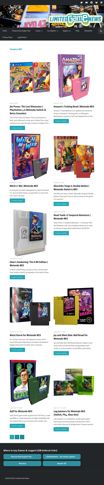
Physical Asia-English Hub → (22, 457)
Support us (66, 31)
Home (5, 31)
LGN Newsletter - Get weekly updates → (61, 457)
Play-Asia (22, 463)
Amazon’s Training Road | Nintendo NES (74, 106)
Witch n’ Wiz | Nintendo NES (24, 185)
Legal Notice (22, 37)
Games (38, 31)
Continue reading (16, 128)
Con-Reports (51, 31)
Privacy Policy (7, 37)
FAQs (77, 31)
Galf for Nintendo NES (21, 411)
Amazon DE (61, 463)
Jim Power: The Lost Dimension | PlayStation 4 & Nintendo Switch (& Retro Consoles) (28, 110)
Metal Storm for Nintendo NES (25, 335)
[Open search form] (101, 31)
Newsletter (88, 31)
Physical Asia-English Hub (21, 31)
